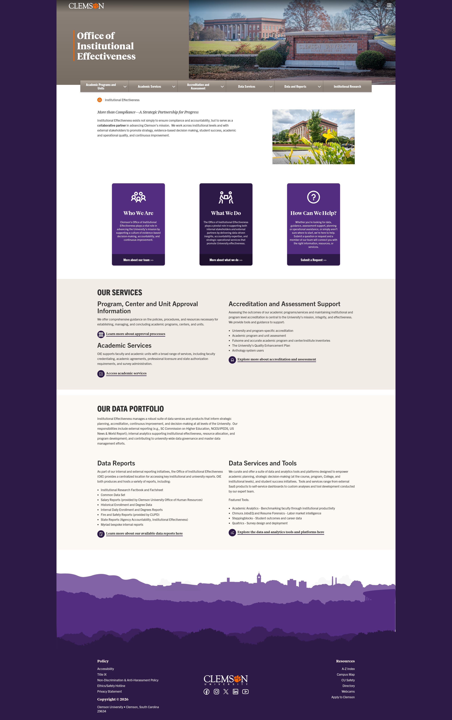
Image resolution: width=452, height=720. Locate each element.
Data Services (246, 86)
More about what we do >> (226, 259)
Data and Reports (295, 86)
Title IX (101, 674)
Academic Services (149, 86)
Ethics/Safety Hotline (111, 686)
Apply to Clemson (343, 697)
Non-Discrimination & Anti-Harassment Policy (127, 680)
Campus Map (346, 674)
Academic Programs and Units (101, 86)
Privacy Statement (109, 691)
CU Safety (348, 680)
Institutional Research (347, 86)
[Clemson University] (86, 9)
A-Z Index (348, 669)
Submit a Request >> (313, 259)
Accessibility (105, 669)
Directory (349, 686)
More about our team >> (138, 259)
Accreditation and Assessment (198, 86)
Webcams (348, 691)
